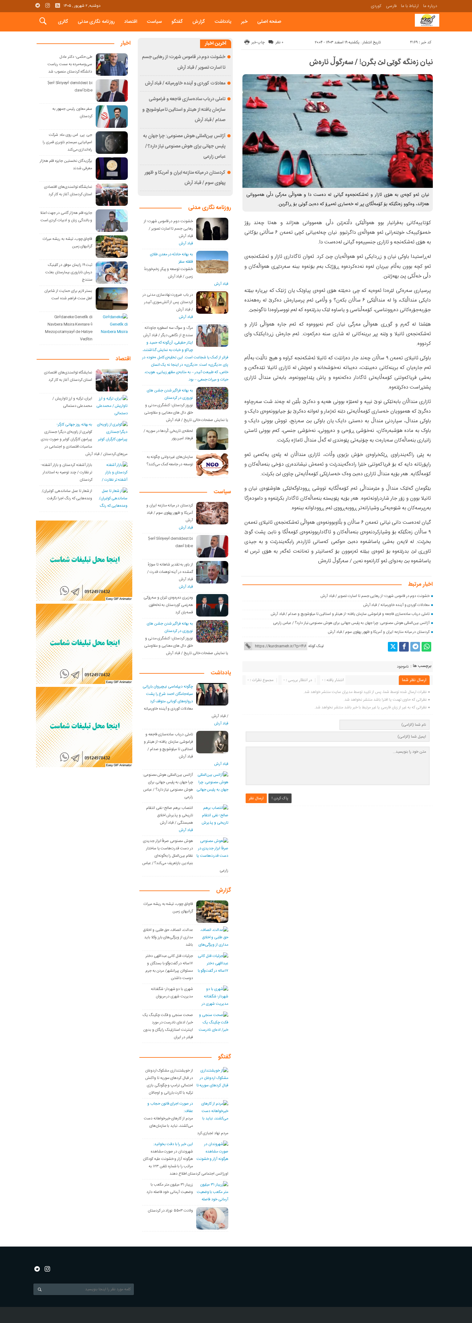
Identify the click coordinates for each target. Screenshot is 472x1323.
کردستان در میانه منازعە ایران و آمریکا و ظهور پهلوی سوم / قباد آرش (379, 632)
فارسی (391, 6)
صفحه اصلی (269, 22)
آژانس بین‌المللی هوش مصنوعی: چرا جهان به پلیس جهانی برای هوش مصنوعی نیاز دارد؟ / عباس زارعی (351, 623)
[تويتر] (393, 647)
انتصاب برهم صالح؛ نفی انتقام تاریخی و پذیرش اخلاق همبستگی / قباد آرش (169, 815)
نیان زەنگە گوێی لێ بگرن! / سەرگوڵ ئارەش (371, 62)
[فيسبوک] (404, 647)
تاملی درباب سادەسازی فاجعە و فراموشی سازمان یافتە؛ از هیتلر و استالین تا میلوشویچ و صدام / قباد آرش (350, 614)
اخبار (126, 43)
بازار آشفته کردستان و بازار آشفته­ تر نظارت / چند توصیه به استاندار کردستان (67, 472)
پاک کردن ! (280, 798)
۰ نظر (279, 42)
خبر (244, 22)
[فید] (57, 5)
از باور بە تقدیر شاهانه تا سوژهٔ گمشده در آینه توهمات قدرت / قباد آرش (170, 572)
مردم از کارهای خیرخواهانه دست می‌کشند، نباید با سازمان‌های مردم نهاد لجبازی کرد (186, 1125)
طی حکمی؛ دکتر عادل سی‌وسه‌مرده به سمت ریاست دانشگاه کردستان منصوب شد (70, 64)
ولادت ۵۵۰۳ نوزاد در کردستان (170, 1210)
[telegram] (37, 5)
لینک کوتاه (316, 646)
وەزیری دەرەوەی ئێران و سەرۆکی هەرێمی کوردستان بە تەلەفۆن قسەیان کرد (168, 605)
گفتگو (177, 22)
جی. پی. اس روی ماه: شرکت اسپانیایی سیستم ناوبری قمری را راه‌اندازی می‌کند (67, 142)
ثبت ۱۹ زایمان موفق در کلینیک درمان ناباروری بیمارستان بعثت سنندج (68, 272)
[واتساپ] (426, 647)
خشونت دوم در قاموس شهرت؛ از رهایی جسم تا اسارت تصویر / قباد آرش (375, 596)
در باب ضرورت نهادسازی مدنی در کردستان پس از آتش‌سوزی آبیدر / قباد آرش (168, 302)
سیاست (154, 22)
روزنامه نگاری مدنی (96, 22)
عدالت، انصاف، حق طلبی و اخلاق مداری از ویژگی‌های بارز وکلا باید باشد (168, 937)
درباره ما (430, 6)
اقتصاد (130, 22)
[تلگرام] (415, 647)
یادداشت (223, 22)
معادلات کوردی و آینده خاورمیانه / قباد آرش (396, 605)
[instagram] (47, 5)
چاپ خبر (258, 42)
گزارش (198, 22)
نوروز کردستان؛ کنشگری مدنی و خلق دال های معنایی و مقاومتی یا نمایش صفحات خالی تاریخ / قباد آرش (186, 412)
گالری (63, 22)
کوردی (376, 6)
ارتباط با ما (410, 6)
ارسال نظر (256, 798)
